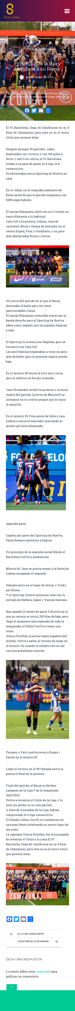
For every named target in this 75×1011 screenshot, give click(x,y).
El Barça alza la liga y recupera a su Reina (37, 66)
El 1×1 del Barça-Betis (31, 933)
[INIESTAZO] (10, 13)
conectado (43, 971)
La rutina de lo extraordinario (37, 941)
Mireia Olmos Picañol (40, 77)
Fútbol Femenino (37, 49)
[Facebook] (27, 111)
